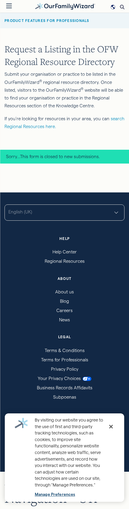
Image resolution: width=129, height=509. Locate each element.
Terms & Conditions (65, 350)
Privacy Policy (64, 369)
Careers (64, 310)
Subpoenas (64, 397)
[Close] (111, 426)
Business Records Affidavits (64, 387)
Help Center (64, 251)
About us (64, 291)
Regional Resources (65, 261)
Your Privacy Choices (59, 378)
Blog (64, 301)
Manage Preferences (55, 494)
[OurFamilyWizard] (65, 5)
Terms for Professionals (64, 359)
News (64, 319)
